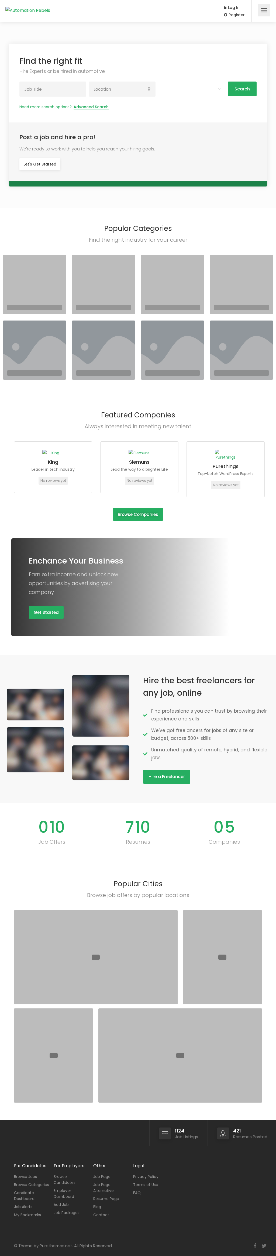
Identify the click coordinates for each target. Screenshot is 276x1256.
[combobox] (191, 89)
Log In (233, 7)
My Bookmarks (27, 1215)
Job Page (102, 1176)
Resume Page (106, 1198)
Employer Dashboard (64, 1193)
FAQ (137, 1192)
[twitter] (264, 1245)
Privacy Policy (145, 1176)
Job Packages (67, 1212)
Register (236, 14)
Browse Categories (31, 1184)
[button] (138, 514)
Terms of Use (145, 1184)
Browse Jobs (25, 1176)
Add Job (61, 1204)
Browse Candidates (64, 1179)
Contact (101, 1215)
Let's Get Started (39, 164)
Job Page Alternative (103, 1187)
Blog (97, 1206)
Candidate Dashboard (24, 1195)
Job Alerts (23, 1206)
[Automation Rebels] (27, 4)
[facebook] (255, 1245)
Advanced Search (91, 107)
